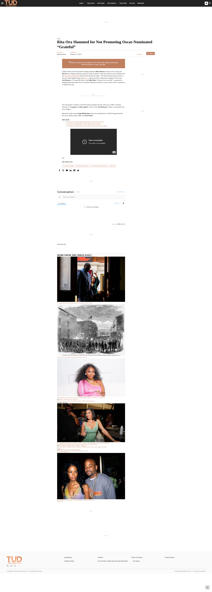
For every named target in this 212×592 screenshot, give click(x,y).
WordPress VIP (186, 571)
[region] (91, 208)
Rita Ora (112, 166)
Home (81, 3)
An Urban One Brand (199, 571)
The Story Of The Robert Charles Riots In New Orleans (84, 124)
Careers (100, 557)
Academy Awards (68, 166)
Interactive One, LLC (23, 571)
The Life (132, 3)
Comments (139, 54)
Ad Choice (136, 561)
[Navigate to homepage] (11, 3)
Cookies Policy (69, 561)
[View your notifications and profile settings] (206, 3)
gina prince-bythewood (99, 166)
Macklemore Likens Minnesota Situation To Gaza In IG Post (85, 122)
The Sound (101, 3)
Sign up (122, 191)
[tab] (61, 203)
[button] (106, 38)
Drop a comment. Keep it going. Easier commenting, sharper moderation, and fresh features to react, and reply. (94, 63)
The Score (123, 3)
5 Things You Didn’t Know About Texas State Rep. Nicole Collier (87, 126)
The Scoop (90, 3)
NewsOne (140, 3)
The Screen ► (112, 3)
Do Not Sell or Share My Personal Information (113, 561)
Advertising (68, 557)
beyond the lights (83, 166)
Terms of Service (136, 557)
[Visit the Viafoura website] (121, 224)
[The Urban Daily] (14, 563)
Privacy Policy (169, 557)
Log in (118, 191)
